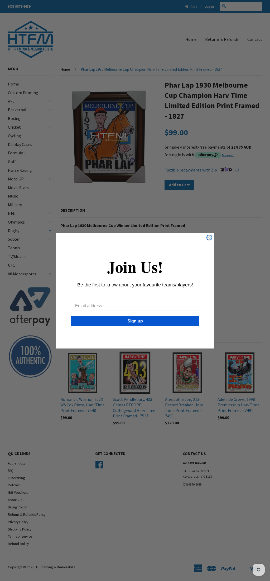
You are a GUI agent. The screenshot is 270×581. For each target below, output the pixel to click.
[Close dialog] (209, 237)
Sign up (135, 321)
